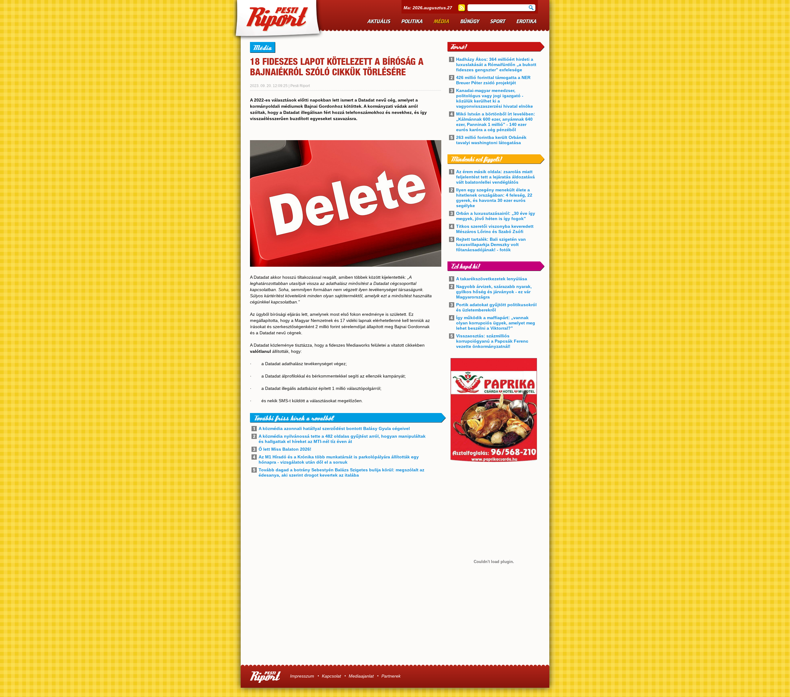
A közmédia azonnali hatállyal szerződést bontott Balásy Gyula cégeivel (334, 428)
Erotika (527, 21)
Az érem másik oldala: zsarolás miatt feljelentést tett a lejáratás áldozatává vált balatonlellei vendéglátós (495, 177)
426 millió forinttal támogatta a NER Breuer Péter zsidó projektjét (493, 80)
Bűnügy (469, 21)
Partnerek (391, 676)
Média (441, 21)
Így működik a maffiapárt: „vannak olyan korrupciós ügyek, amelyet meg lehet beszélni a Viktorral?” (495, 323)
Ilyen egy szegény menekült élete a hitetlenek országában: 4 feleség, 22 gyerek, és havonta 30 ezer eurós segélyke (494, 197)
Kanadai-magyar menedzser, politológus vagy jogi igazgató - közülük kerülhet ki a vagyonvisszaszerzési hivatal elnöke (494, 98)
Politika (412, 21)
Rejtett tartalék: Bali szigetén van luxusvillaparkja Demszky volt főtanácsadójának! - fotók (491, 244)
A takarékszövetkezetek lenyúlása (491, 278)
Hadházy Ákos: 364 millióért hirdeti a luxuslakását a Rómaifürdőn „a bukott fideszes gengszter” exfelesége (496, 64)
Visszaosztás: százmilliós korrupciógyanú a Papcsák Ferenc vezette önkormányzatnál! (492, 341)
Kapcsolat (331, 676)
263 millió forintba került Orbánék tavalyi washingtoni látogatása (491, 140)
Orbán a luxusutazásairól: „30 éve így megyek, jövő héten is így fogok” (495, 216)
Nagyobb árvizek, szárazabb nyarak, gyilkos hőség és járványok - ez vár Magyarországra (494, 291)
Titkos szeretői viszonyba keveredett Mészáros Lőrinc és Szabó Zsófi (495, 229)
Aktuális (379, 21)
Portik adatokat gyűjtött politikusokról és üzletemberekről (496, 307)
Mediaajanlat (361, 676)
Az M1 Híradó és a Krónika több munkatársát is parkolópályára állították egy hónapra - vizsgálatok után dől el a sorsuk (339, 459)
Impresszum (302, 676)
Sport (497, 21)
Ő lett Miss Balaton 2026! (285, 449)
